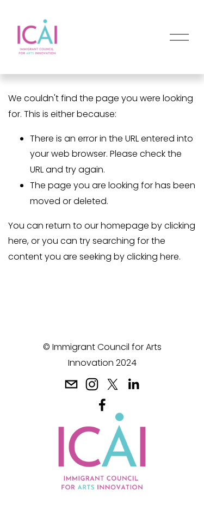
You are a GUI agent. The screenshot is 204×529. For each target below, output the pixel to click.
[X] (112, 384)
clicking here (153, 256)
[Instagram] (91, 384)
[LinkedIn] (133, 384)
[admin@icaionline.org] (71, 384)
